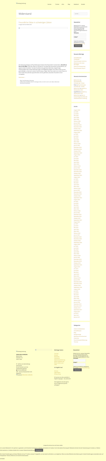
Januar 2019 (77, 280)
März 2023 (76, 186)
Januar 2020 (77, 257)
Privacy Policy (57, 374)
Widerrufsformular (59, 363)
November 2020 (78, 238)
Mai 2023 (76, 182)
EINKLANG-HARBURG (27, 375)
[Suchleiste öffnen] (88, 4)
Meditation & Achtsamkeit (80, 336)
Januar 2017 (77, 317)
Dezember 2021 (78, 214)
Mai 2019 (76, 272)
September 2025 (78, 130)
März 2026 (76, 119)
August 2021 (77, 222)
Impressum (57, 358)
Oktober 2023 (77, 173)
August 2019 (77, 266)
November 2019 (78, 261)
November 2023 (78, 171)
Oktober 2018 (77, 285)
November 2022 (78, 194)
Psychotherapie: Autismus (80, 61)
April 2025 (76, 140)
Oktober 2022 (77, 196)
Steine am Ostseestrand (79, 66)
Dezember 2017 (78, 304)
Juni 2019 (76, 270)
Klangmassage (77, 334)
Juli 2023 (76, 179)
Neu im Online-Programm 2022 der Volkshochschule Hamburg (80, 96)
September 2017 (78, 309)
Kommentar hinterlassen (25, 83)
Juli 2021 (76, 224)
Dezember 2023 (78, 169)
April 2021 (76, 229)
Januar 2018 (77, 302)
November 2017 (78, 306)
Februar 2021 (77, 233)
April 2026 (76, 117)
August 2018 (77, 289)
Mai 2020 (76, 250)
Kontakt (83, 4)
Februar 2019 (77, 278)
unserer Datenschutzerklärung (27, 450)
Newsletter (56, 356)
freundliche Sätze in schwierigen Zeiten (34, 81)
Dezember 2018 (78, 281)
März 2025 (76, 141)
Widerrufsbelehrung (59, 361)
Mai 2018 (76, 294)
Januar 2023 (77, 190)
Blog (69, 4)
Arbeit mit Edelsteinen (79, 329)
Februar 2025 (77, 143)
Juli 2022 (76, 201)
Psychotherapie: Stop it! (79, 68)
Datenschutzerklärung (79, 43)
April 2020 (76, 252)
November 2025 (78, 126)
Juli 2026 (76, 112)
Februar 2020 (77, 255)
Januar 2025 (77, 145)
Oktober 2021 (77, 218)
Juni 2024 (76, 158)
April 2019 (76, 274)
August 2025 (77, 132)
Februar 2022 (77, 210)
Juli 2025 (76, 134)
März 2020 (76, 253)
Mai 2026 (76, 115)
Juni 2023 (76, 181)
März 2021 (76, 231)
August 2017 (77, 311)
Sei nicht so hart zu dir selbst (48, 81)
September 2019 (78, 265)
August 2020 (77, 244)
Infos (63, 4)
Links (55, 364)
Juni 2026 (76, 113)
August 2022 (77, 199)
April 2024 (76, 162)
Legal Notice (57, 372)
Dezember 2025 (78, 125)
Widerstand (56, 81)
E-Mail (76, 37)
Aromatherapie (77, 330)
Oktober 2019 (77, 263)
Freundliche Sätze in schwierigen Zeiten (35, 22)
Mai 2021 (76, 227)
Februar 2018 (77, 300)
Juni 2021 (76, 225)
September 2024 (78, 153)
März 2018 (76, 298)
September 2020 (78, 242)
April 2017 (76, 315)
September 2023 (78, 175)
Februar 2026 (77, 121)
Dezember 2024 (78, 147)
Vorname (76, 33)
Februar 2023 (77, 188)
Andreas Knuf (22, 81)
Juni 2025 (76, 136)
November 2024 (78, 149)
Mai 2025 (76, 138)
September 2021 (78, 220)
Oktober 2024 (77, 151)
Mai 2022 (76, 205)
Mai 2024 (76, 160)
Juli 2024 (76, 156)
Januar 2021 (77, 235)
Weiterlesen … (22, 77)
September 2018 (78, 287)
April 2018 (76, 296)
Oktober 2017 (77, 308)
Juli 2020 (76, 246)
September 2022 (78, 197)
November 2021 (78, 216)
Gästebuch (76, 4)
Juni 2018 (76, 293)
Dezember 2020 (78, 237)
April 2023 (76, 184)
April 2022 (76, 207)
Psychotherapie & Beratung (28, 80)
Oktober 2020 (77, 240)
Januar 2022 (77, 212)
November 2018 (78, 283)
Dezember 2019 (78, 259)
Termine (57, 4)
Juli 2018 (76, 291)
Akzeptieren (39, 450)
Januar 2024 (77, 168)
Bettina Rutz (77, 80)
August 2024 (77, 155)
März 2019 (76, 276)
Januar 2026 (77, 123)
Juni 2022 (76, 203)
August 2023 (77, 177)
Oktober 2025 (77, 128)
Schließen (2, 458)
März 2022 (76, 209)
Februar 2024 (77, 166)
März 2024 (76, 164)
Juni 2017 (76, 313)
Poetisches (76, 338)
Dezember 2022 (78, 192)
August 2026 (77, 110)
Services (49, 4)
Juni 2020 (76, 248)
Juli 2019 (76, 268)
